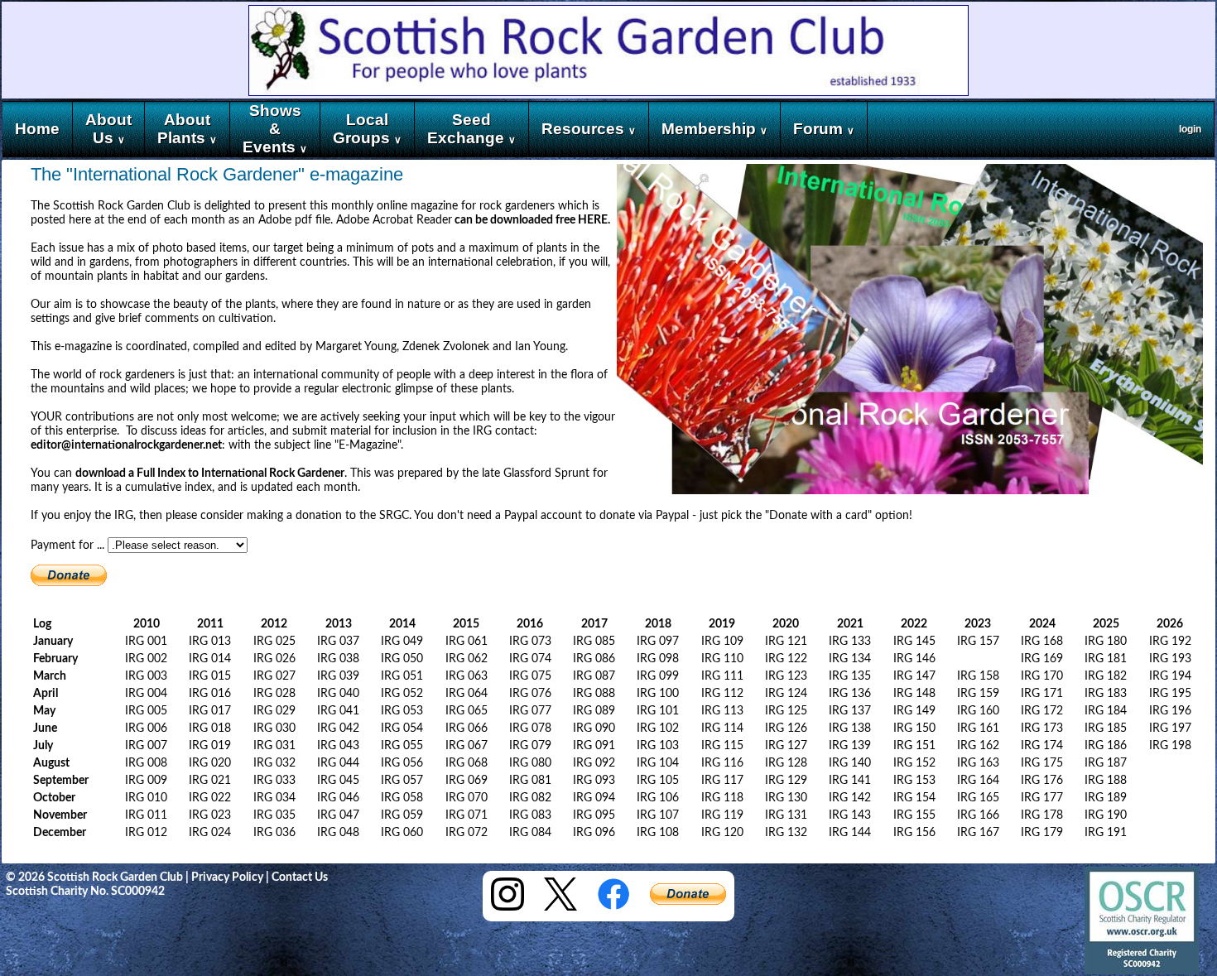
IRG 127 (786, 746)
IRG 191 (1106, 833)
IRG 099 (658, 676)
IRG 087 (594, 676)
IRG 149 (914, 711)
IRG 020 (210, 763)
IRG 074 (530, 659)
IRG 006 (146, 728)
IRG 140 (850, 763)
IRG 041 (338, 711)
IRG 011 (146, 815)
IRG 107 (658, 815)
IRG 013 (210, 641)
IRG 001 (146, 641)
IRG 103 (658, 746)
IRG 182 (1106, 676)
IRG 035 (274, 815)
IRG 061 (466, 641)
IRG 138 (850, 728)
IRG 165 (978, 798)
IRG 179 (1042, 833)
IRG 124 (786, 694)
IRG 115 (722, 746)
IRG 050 (402, 659)
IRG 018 (210, 728)
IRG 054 (402, 728)
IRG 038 (338, 659)
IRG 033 (274, 780)
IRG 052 (402, 694)
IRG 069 (466, 780)
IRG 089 (594, 711)
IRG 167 (978, 833)
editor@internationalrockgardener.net (126, 445)
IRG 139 (850, 746)
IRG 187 (1106, 763)
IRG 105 (658, 780)
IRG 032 (274, 763)
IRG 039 (338, 676)
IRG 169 (1042, 659)
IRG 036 (274, 833)
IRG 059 (402, 815)
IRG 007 (146, 746)
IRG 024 (210, 833)
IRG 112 (722, 694)
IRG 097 (658, 641)
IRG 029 (274, 711)
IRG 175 (1042, 763)
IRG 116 (722, 763)
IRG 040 (338, 694)
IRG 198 (1170, 746)
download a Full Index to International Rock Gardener (209, 473)
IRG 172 (1042, 711)
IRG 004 (146, 694)
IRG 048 (338, 833)
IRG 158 (978, 676)
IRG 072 (466, 833)
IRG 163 (978, 763)
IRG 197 (1170, 728)
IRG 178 (1042, 815)
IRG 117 (722, 780)
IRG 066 (466, 728)
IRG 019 (210, 746)
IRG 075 (530, 676)
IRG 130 (786, 798)
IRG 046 (338, 798)
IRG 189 (1106, 798)
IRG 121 (786, 641)
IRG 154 (914, 798)
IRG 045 (338, 780)
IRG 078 (530, 728)
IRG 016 (210, 694)
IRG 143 (850, 815)
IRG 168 (1042, 641)
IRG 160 (978, 711)
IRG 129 (786, 780)
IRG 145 (914, 641)
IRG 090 (594, 728)
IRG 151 (914, 746)
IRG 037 (338, 641)
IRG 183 (1106, 694)
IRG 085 (594, 641)
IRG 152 (914, 763)
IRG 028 (274, 694)
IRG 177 (1042, 798)
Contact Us (300, 877)
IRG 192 (1170, 641)
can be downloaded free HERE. (531, 220)
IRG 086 (594, 659)
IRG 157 (978, 641)
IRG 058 (402, 798)
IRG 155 (914, 815)
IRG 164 (978, 780)
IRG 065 (466, 711)
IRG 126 (786, 728)
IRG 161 (978, 728)
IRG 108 (658, 833)
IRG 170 (1042, 676)
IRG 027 (274, 676)
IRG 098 (658, 659)
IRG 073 (530, 641)
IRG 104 (658, 763)
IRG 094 (594, 798)
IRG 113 (722, 711)
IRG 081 (530, 780)
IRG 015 (210, 676)
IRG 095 (594, 815)
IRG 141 (850, 780)
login (1190, 129)
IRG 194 (1170, 676)
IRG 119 (722, 815)
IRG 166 (978, 815)
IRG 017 (210, 711)
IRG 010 (146, 798)
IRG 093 (594, 780)
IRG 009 (146, 780)
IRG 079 (530, 746)
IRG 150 (914, 728)
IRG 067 (466, 746)
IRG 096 (594, 833)
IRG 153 (914, 780)
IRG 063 (466, 676)
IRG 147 (914, 676)
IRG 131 (786, 815)
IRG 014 (210, 659)
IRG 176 (1042, 780)
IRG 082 (530, 798)
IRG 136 (850, 694)
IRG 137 (850, 711)
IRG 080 (530, 763)
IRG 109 (722, 641)
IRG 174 (1042, 746)
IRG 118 (722, 798)
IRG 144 (850, 833)
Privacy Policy (227, 877)
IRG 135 (850, 676)
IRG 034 (274, 798)
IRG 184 (1106, 711)
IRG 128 (786, 763)
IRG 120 (722, 833)
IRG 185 (1106, 728)
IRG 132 (786, 833)
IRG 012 (146, 833)
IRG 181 (1106, 659)
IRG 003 (146, 676)
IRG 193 (1170, 659)
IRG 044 (338, 763)
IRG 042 (338, 728)
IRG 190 (1106, 815)
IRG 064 (466, 694)
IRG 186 (1106, 746)
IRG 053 (402, 711)
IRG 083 (530, 815)
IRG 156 (914, 833)
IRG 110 (722, 659)
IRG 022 (210, 798)
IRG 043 (338, 746)
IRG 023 (210, 815)
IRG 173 (1042, 728)
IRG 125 (786, 711)
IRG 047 (338, 815)
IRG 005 (146, 711)
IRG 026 (274, 659)
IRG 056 (402, 763)
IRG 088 (594, 694)
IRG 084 (530, 833)
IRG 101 (658, 711)
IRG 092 (594, 763)
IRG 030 (274, 728)
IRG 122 (786, 659)
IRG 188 (1106, 780)
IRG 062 (466, 659)
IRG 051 (402, 676)
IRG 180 (1106, 641)
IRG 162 (978, 746)
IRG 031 (274, 746)
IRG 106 (658, 798)
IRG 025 (274, 641)
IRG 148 (914, 694)
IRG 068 (466, 763)
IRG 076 (530, 694)
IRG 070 (466, 798)
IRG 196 (1170, 711)
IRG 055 (402, 746)
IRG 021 (210, 780)
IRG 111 (722, 676)
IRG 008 (146, 763)
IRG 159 (978, 694)
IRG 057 (402, 780)
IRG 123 (786, 676)
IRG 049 (402, 641)
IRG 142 (850, 798)
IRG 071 (466, 815)
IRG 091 (594, 746)
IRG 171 (1042, 694)
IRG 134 (850, 659)
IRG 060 (402, 833)
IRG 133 (850, 641)
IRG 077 (530, 711)
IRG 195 (1170, 694)
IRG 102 (658, 728)
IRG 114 (722, 728)
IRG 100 (658, 694)
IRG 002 (146, 659)
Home (37, 128)
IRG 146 (914, 659)
